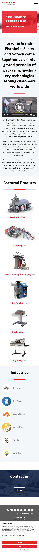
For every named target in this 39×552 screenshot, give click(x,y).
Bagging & (17, 217)
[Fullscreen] (34, 115)
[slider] (18, 114)
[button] (19, 107)
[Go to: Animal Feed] (6, 414)
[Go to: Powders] (6, 388)
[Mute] (31, 115)
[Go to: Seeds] (6, 440)
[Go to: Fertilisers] (6, 453)
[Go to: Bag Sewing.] (19, 290)
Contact (19, 490)
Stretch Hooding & (17, 274)
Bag (17, 303)
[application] (19, 107)
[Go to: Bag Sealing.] (19, 318)
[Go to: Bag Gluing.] (19, 347)
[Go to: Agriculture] (6, 427)
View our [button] (15, 27)
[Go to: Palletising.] (19, 232)
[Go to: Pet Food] (6, 401)
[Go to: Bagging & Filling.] (19, 203)
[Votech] (8, 3)
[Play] (5, 115)
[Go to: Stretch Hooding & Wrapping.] (19, 261)
